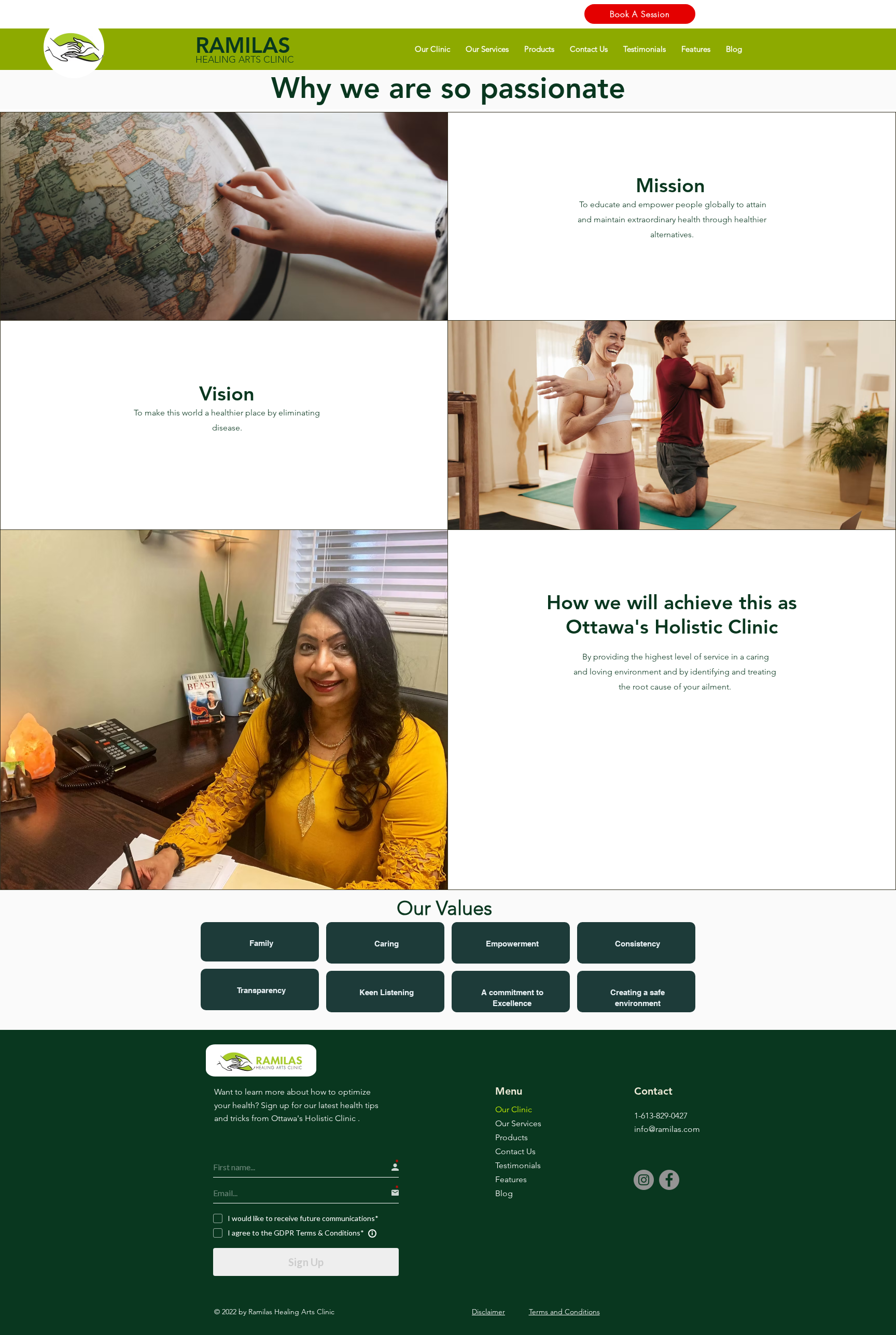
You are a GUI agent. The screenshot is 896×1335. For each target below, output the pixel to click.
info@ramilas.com (667, 1129)
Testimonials (518, 1165)
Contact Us (515, 1151)
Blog (504, 1193)
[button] (432, 49)
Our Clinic (513, 1109)
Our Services (518, 1123)
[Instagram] (644, 1180)
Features (511, 1179)
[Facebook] (669, 1180)
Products (511, 1137)
